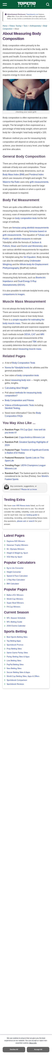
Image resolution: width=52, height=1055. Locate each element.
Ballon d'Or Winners (15, 595)
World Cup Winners (15, 599)
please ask (21, 521)
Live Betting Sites (14, 661)
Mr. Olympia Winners (15, 549)
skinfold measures (22, 239)
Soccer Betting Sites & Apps (18, 672)
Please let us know (29, 489)
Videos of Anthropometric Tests (19, 405)
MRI (42, 334)
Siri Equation (29, 257)
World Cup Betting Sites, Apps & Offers (23, 676)
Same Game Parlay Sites (17, 653)
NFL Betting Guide (14, 622)
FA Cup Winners (13, 607)
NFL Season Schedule (16, 618)
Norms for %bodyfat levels (17, 367)
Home (5, 26)
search (32, 521)
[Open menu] (5, 4)
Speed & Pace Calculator (17, 576)
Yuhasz (41, 235)
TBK (34, 342)
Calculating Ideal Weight (16, 388)
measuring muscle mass (29, 349)
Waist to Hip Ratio (11, 182)
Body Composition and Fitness (19, 400)
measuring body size (21, 380)
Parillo (6, 239)
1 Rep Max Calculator (16, 580)
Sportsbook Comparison (17, 680)
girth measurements (39, 182)
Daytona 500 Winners (16, 541)
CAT (33, 334)
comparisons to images (14, 294)
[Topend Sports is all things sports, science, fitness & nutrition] (26, 4)
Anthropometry (35, 26)
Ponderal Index (36, 174)
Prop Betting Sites (14, 649)
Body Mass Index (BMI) (14, 174)
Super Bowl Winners (15, 603)
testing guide (31, 515)
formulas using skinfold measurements (30, 228)
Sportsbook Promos (15, 645)
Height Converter (14, 572)
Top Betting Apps (14, 641)
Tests (25, 26)
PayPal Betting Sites (15, 664)
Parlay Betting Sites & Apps (18, 657)
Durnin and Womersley (32, 246)
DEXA (27, 334)
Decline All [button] (14, 1049)
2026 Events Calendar (16, 626)
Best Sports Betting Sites (17, 637)
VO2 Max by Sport (14, 557)
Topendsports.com (32, 14)
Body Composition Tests (23, 363)
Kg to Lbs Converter (15, 568)
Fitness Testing (15, 26)
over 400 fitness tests (21, 506)
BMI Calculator (13, 584)
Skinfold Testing (12, 408)
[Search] (47, 4)
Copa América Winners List (32, 437)
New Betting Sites (14, 668)
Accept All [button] (38, 1049)
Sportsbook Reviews (15, 684)
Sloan (13, 246)
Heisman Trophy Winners (17, 545)
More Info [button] (33, 1043)
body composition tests (26, 218)
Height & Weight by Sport (17, 553)
